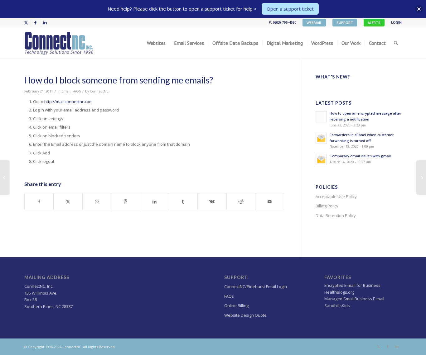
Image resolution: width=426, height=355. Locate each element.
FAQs (229, 296)
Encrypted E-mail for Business (352, 285)
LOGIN (396, 22)
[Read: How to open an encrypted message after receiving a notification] (321, 116)
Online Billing (236, 305)
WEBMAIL (314, 22)
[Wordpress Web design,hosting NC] (59, 43)
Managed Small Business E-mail (354, 298)
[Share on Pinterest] (125, 201)
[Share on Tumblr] (183, 201)
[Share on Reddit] (241, 201)
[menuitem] (314, 23)
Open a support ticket (290, 9)
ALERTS (374, 22)
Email (65, 91)
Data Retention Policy (336, 215)
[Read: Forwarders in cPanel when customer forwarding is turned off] (321, 138)
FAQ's (76, 91)
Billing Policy (327, 206)
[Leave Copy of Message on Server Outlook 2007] (5, 177)
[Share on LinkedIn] (154, 201)
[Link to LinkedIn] (45, 22)
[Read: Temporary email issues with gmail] (321, 159)
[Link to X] (26, 22)
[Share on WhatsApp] (97, 201)
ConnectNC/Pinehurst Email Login (255, 286)
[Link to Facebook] (35, 22)
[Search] (396, 43)
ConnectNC (99, 91)
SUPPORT (344, 22)
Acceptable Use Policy (336, 196)
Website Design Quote (245, 315)
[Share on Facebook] (39, 201)
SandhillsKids (337, 305)
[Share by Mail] (269, 201)
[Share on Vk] (212, 201)
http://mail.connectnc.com (68, 101)
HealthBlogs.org (339, 292)
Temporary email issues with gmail (360, 156)
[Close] (419, 9)
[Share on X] (68, 201)
